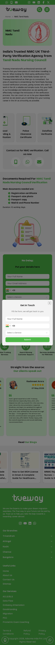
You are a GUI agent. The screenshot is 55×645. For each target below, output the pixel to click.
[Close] (49, 303)
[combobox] (8, 325)
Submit (27, 340)
